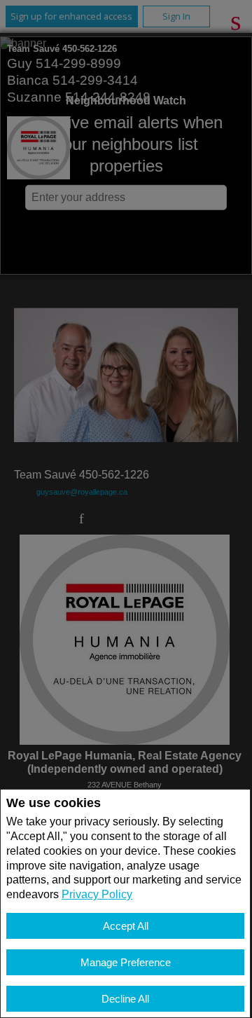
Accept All (125, 926)
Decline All (125, 999)
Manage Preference (125, 962)
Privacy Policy (97, 894)
